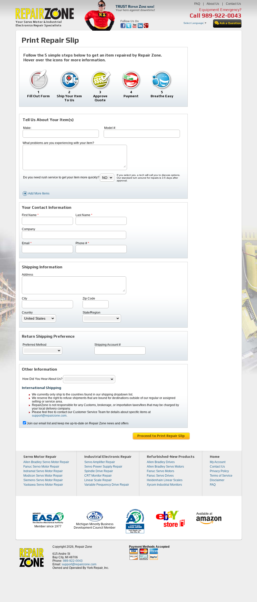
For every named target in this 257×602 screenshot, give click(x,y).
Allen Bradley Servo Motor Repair (46, 462)
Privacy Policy (219, 471)
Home (215, 457)
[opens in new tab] (123, 27)
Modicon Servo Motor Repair (42, 475)
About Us (213, 4)
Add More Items (38, 193)
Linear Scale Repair (98, 480)
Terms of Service (221, 475)
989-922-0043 (221, 15)
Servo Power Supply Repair (103, 466)
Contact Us (233, 4)
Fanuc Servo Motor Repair (41, 466)
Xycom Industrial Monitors (164, 484)
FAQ (197, 4)
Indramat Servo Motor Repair (43, 471)
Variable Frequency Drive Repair (106, 484)
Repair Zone (83, 546)
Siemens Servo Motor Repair (43, 480)
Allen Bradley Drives (161, 462)
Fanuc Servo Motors (160, 471)
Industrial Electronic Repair (108, 457)
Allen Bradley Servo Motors (165, 466)
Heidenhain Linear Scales (164, 480)
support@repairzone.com (49, 415)
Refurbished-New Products (171, 457)
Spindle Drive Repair (98, 471)
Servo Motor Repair (39, 457)
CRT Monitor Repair (98, 475)
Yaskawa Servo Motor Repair (43, 484)
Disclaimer (217, 480)
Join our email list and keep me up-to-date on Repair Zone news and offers (77, 423)
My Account (217, 462)
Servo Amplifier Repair (99, 462)
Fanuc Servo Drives (160, 475)
